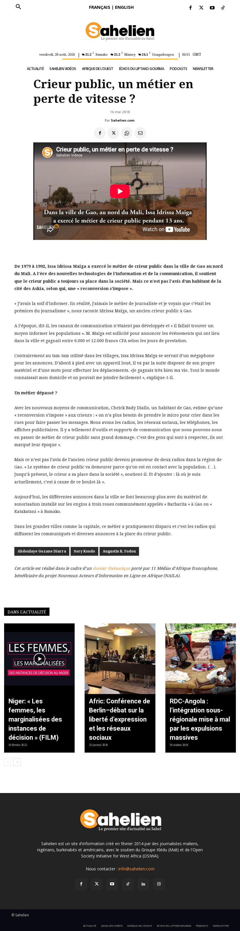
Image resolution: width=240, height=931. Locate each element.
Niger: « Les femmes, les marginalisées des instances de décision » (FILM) (35, 719)
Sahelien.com (122, 120)
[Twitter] (201, 8)
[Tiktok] (223, 8)
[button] (18, 7)
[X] (113, 133)
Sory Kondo (84, 551)
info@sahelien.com (137, 869)
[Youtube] (212, 8)
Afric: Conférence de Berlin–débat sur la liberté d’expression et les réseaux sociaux (119, 719)
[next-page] (17, 762)
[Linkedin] (143, 884)
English (124, 7)
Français (99, 7)
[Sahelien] (120, 32)
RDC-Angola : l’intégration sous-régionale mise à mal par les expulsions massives (200, 719)
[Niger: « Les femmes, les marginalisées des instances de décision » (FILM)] (39, 658)
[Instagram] (158, 884)
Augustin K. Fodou (119, 551)
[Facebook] (190, 8)
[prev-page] (7, 762)
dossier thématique (111, 568)
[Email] (140, 133)
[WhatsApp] (127, 133)
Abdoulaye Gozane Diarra (42, 551)
